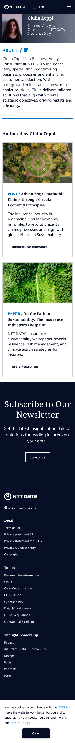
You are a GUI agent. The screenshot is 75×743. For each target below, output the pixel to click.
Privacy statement (16, 534)
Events (8, 676)
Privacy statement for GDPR (23, 541)
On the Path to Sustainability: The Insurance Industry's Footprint (35, 319)
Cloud (8, 582)
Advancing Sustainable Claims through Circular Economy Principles (36, 199)
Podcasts (10, 669)
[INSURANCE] (12, 8)
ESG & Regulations (25, 366)
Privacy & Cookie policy (20, 548)
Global (22, 508)
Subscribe (37, 457)
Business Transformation (30, 247)
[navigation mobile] (68, 8)
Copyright (11, 554)
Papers (9, 642)
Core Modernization (18, 588)
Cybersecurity (13, 602)
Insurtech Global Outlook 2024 (25, 649)
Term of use (12, 528)
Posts (7, 662)
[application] (37, 721)
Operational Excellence (20, 622)
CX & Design (12, 595)
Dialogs (9, 656)
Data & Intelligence (17, 608)
